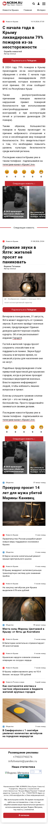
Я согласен (24, 815)
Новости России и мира (15, 682)
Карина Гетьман (12, 266)
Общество (10, 482)
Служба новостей (13, 51)
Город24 (17, 338)
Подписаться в (24, 60)
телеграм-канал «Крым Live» (19, 164)
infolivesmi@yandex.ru (22, 761)
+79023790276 (23, 756)
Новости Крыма (12, 21)
